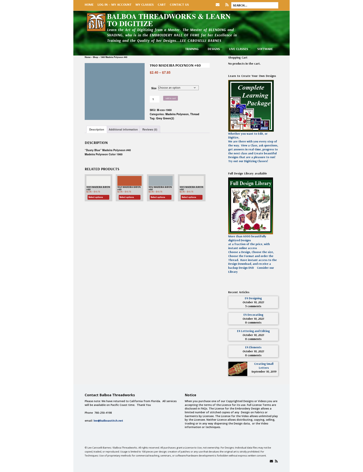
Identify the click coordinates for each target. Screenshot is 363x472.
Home (89, 4)
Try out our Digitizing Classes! (248, 161)
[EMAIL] (218, 4)
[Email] (271, 461)
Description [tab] (96, 129)
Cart (162, 4)
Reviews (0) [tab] (149, 129)
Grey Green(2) (165, 118)
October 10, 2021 (253, 302)
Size (154, 88)
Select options (95, 196)
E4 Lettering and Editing (253, 331)
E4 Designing (253, 298)
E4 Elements (253, 347)
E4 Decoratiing (253, 314)
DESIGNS (214, 49)
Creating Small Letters (263, 366)
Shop (95, 57)
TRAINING (192, 49)
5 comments (253, 306)
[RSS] (227, 4)
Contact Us (179, 4)
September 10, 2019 (263, 371)
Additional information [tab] (123, 129)
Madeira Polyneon (177, 114)
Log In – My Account (115, 4)
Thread (194, 114)
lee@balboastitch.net (108, 420)
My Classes (145, 4)
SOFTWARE (265, 49)
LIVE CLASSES (238, 49)
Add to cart (170, 98)
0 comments (253, 322)
